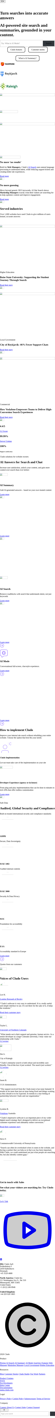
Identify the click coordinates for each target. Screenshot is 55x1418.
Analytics (37, 1363)
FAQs (2, 1381)
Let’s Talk (4, 1201)
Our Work (34, 1374)
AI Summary (20, 1363)
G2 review (4, 1041)
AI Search (32, 167)
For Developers (6, 1383)
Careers (3, 1407)
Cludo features (16, 50)
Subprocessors (30, 1399)
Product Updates (6, 1378)
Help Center (5, 1385)
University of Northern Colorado (13, 1030)
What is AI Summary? (27, 58)
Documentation (6, 1388)
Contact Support (33, 1407)
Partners (42, 1374)
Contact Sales (20, 1407)
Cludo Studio (24, 1374)
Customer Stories (11, 1374)
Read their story (6, 285)
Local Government (31, 1365)
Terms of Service (43, 1399)
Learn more (4, 494)
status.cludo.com (6, 1390)
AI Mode (29, 1363)
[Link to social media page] (27, 1257)
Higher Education (47, 1365)
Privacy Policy (6, 1399)
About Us (10, 1407)
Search (48, 43)
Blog (2, 1374)
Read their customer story (10, 1012)
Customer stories (38, 50)
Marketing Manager (16, 1365)
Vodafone (4, 1113)
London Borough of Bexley (11, 999)
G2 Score (4, 431)
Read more (4, 176)
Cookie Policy (18, 1399)
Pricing (3, 1363)
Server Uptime (6, 441)
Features (45, 1363)
